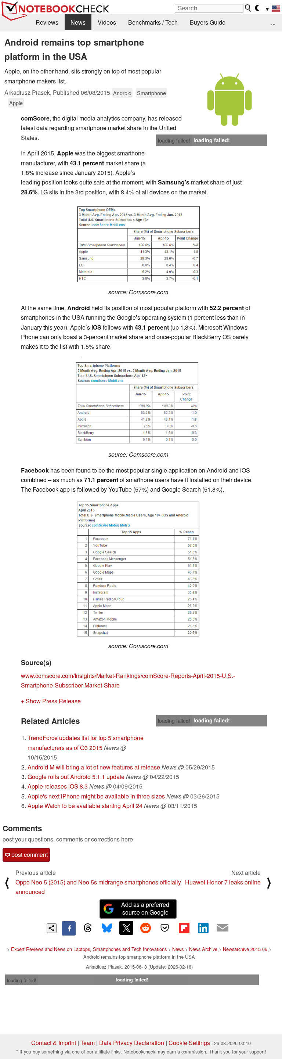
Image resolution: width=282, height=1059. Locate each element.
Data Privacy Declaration (131, 1042)
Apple (16, 103)
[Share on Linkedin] (203, 928)
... (273, 22)
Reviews (47, 22)
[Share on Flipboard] (184, 928)
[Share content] (52, 928)
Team (87, 1042)
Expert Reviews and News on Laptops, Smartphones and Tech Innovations (89, 948)
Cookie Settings (189, 1042)
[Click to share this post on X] (126, 928)
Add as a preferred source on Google (145, 908)
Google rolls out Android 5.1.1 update (76, 776)
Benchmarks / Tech (153, 22)
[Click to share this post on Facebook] (69, 928)
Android (122, 93)
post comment (29, 854)
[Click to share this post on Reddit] (145, 928)
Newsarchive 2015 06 (245, 948)
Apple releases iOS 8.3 (58, 786)
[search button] (248, 8)
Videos (107, 22)
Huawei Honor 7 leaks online (223, 882)
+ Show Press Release (51, 701)
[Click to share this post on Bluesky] (107, 928)
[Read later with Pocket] (165, 928)
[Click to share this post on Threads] (88, 928)
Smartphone (151, 93)
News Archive (203, 948)
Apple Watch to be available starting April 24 (85, 805)
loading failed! (174, 140)
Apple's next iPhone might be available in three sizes (96, 796)
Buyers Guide (207, 22)
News (78, 22)
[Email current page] (222, 928)
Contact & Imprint (53, 1042)
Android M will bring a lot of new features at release (94, 767)
